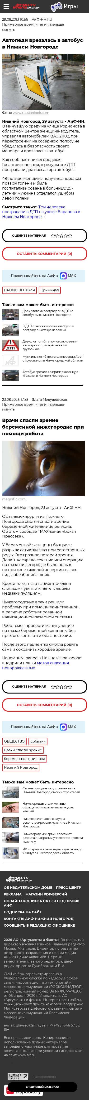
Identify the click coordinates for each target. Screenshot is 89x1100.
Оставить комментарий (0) (44, 254)
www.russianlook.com (31, 113)
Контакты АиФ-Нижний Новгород (39, 919)
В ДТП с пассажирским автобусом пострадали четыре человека (48, 328)
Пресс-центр (68, 887)
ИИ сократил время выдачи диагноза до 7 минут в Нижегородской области (52, 851)
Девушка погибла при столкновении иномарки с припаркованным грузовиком (50, 345)
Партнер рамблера (44, 1076)
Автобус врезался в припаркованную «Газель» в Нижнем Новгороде (50, 373)
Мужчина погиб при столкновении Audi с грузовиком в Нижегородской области (53, 358)
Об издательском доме (28, 887)
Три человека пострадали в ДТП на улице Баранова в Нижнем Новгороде (41, 212)
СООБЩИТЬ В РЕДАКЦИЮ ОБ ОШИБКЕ (39, 925)
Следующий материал (42, 1087)
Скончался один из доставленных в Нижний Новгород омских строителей (51, 790)
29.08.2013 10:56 (15, 19)
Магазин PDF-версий (46, 894)
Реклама (13, 894)
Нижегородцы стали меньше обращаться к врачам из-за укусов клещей (48, 807)
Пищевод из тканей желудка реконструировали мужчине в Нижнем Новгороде (51, 822)
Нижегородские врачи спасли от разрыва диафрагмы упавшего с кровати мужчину (53, 837)
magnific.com (14, 499)
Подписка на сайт (23, 912)
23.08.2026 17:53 (15, 399)
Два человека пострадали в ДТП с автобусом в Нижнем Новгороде (48, 313)
